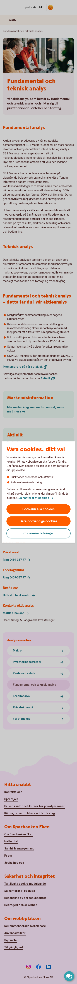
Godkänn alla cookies (38, 509)
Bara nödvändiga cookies (38, 521)
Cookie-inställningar (38, 533)
